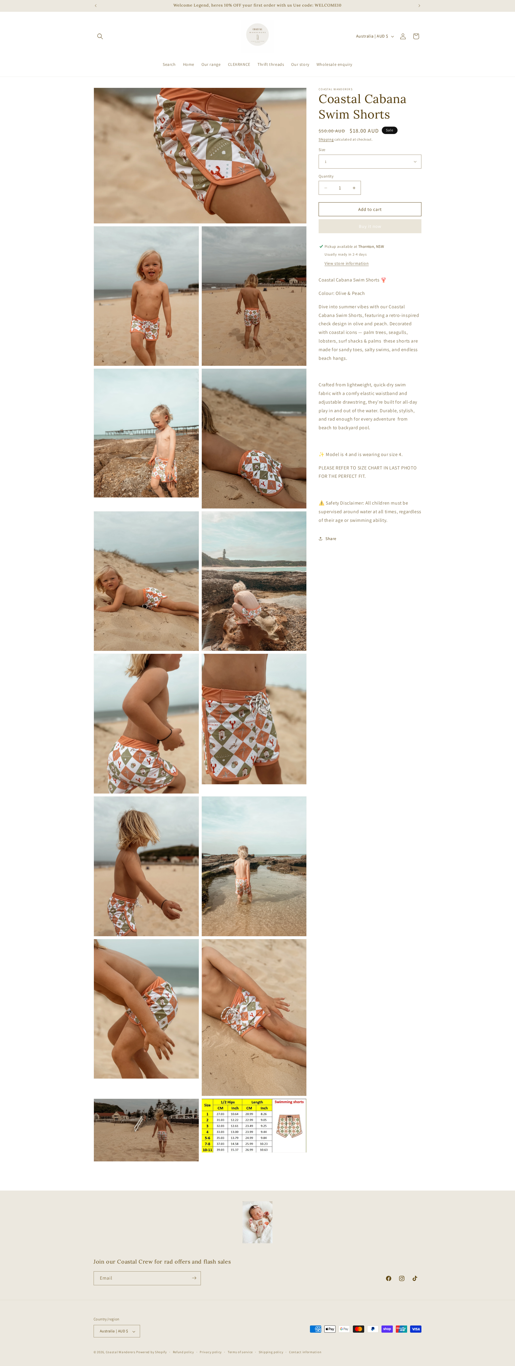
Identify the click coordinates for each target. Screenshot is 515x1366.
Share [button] (330, 538)
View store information (347, 263)
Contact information (305, 1352)
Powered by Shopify (151, 1352)
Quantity (326, 176)
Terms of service (240, 1352)
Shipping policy (271, 1352)
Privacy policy (211, 1352)
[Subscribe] (194, 1278)
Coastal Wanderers (121, 1352)
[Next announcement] (419, 5)
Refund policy (183, 1352)
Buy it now (370, 226)
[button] (100, 36)
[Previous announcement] (95, 5)
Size (322, 149)
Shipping (326, 139)
